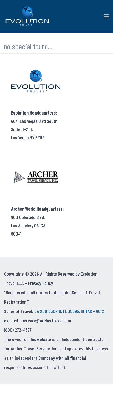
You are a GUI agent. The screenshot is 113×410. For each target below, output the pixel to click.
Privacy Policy (40, 283)
